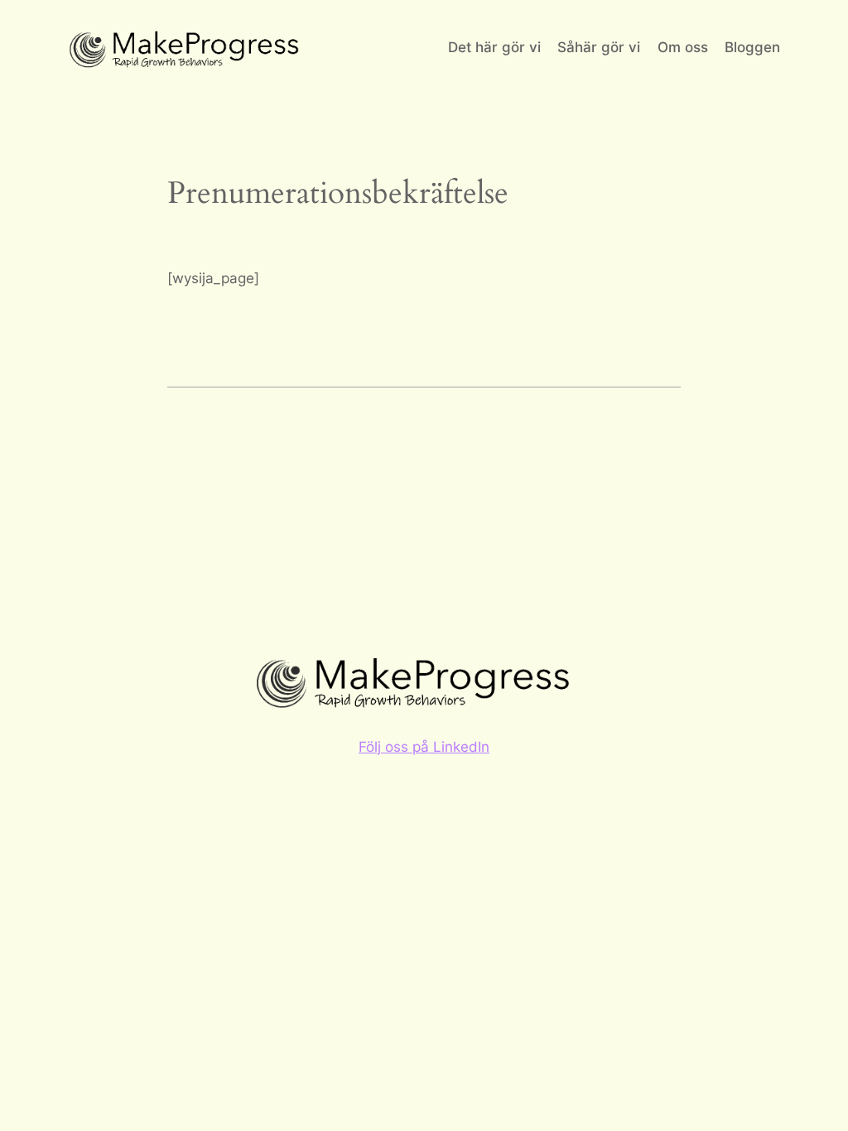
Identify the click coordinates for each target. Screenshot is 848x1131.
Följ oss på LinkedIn (424, 747)
